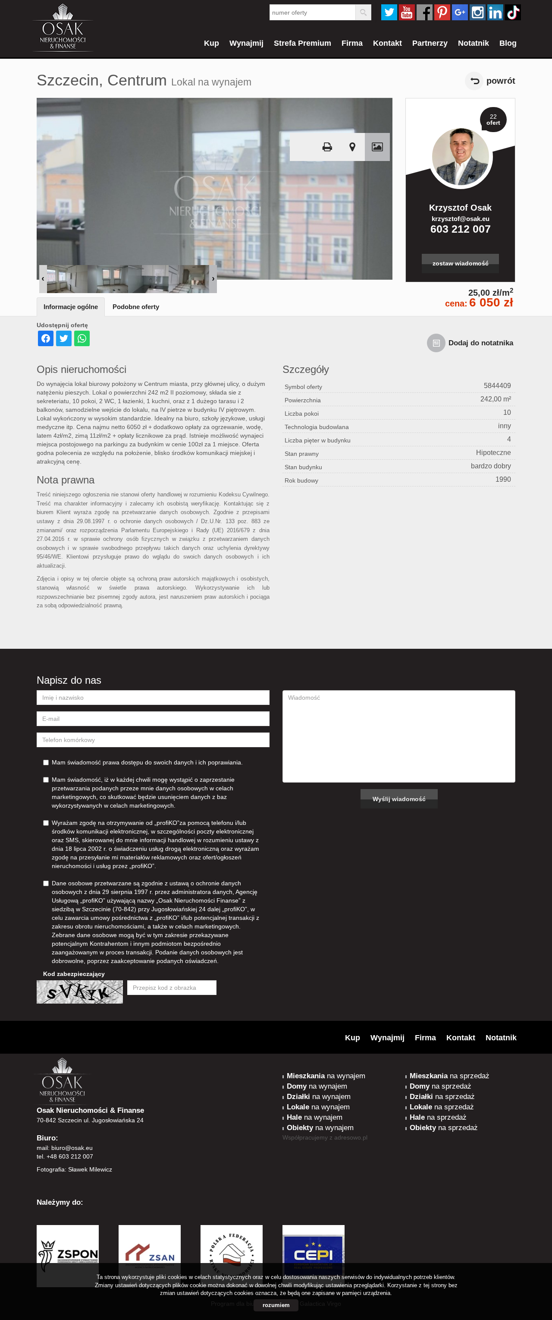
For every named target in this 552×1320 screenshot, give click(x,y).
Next (213, 279)
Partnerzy (430, 43)
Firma (352, 43)
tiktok (513, 12)
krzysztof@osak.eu (460, 218)
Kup (211, 43)
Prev (43, 279)
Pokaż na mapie (352, 147)
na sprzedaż (449, 1076)
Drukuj (327, 147)
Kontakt (387, 43)
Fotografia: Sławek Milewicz (74, 1169)
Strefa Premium (302, 43)
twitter (389, 12)
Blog (508, 43)
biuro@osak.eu (72, 1147)
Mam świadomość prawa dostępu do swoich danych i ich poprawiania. (147, 762)
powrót (500, 80)
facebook (425, 12)
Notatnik (473, 43)
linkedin (495, 12)
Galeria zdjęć (377, 147)
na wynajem (326, 1076)
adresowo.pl (350, 1137)
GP (460, 12)
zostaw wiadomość (461, 263)
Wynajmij (246, 43)
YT (407, 12)
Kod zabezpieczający (74, 973)
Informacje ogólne (71, 306)
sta (478, 12)
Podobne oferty (136, 306)
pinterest (442, 12)
